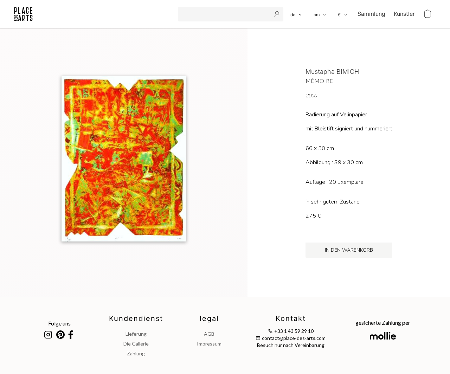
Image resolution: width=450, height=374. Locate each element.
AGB (209, 334)
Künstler (404, 13)
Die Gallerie (136, 344)
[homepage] (23, 14)
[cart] (427, 14)
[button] (320, 14)
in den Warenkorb (349, 250)
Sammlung (371, 13)
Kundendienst (136, 318)
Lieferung (136, 334)
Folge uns (59, 323)
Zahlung (136, 353)
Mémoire (319, 80)
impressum (209, 344)
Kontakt (291, 318)
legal (209, 318)
